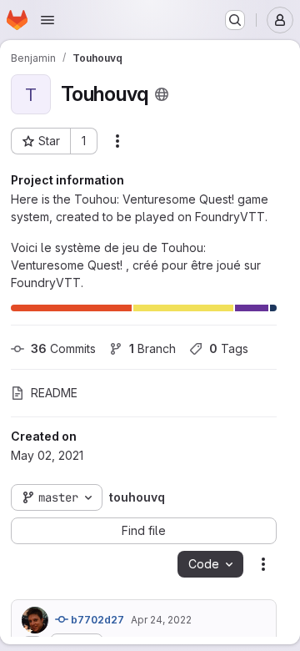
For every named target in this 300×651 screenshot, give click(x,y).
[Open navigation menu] (47, 20)
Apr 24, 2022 (161, 619)
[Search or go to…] (235, 20)
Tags (228, 348)
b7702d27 (96, 619)
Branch (152, 348)
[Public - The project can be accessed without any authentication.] (161, 94)
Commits (63, 348)
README (54, 393)
